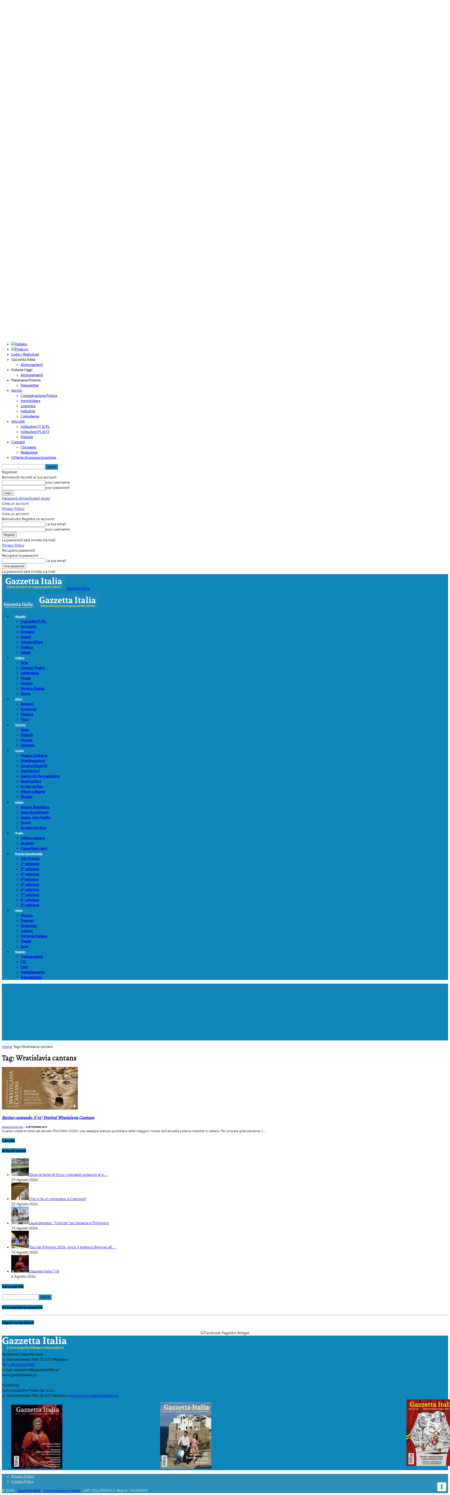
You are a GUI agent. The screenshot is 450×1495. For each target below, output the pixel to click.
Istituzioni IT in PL (35, 426)
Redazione (29, 452)
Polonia (27, 436)
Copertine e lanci (34, 848)
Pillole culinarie (33, 791)
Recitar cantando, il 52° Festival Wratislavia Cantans (48, 1117)
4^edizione (29, 879)
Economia (29, 709)
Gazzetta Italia (28, 1490)
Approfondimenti (35, 812)
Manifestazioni (33, 760)
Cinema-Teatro (33, 667)
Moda (25, 678)
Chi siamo (28, 447)
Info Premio (30, 858)
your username (57, 482)
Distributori (30, 770)
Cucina (19, 750)
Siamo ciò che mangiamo (40, 776)
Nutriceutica (31, 781)
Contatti (18, 442)
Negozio (20, 951)
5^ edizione (30, 884)
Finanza (27, 714)
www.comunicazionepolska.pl (94, 1395)
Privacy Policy (13, 508)
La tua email (55, 524)
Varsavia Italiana (34, 936)
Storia (25, 693)
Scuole (26, 822)
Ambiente (29, 626)
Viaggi (26, 941)
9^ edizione (30, 905)
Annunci (27, 703)
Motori (26, 683)
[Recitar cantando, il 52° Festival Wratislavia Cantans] (40, 1108)
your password (57, 487)
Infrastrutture (32, 642)
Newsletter (30, 385)
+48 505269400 (21, 1364)
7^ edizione (30, 894)
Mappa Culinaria (34, 755)
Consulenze (30, 416)
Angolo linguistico (35, 807)
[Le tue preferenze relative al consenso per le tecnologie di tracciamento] (441, 1486)
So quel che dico (33, 827)
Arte (24, 662)
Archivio (27, 843)
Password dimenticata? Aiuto (26, 498)
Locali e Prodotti (34, 765)
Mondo (27, 740)
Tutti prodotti (32, 956)
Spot (24, 946)
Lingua (19, 802)
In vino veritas (32, 786)
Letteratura (30, 672)
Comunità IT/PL (33, 621)
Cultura (19, 657)
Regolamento (31, 977)
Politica (27, 647)
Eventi (26, 636)
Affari (18, 699)
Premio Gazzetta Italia (28, 853)
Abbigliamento (33, 972)
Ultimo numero (33, 838)
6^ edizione (30, 889)
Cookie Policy (22, 1481)
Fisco (25, 719)
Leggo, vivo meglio (36, 817)
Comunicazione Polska (39, 395)
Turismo (20, 725)
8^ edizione (30, 899)
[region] (225, 1012)
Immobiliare (30, 400)
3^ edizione (30, 874)
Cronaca (27, 631)
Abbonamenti (32, 364)
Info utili (18, 421)
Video (18, 910)
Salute (25, 652)
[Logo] (19, 607)
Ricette (26, 796)
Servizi (16, 390)
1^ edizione (30, 863)
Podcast (27, 920)
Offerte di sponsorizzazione (33, 457)
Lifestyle (27, 745)
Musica (27, 915)
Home (7, 1046)
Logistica (28, 405)
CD (23, 961)
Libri (24, 966)
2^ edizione (30, 868)
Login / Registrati (25, 354)
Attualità (20, 616)
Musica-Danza (32, 688)
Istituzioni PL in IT (35, 431)
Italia (25, 729)
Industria (28, 411)
